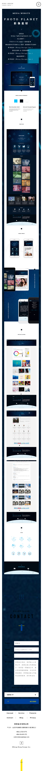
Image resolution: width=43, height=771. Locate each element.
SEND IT (10, 695)
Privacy (33, 718)
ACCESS (33, 701)
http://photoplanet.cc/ (21, 36)
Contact (10, 718)
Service (21, 713)
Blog (21, 718)
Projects (33, 713)
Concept (10, 713)
